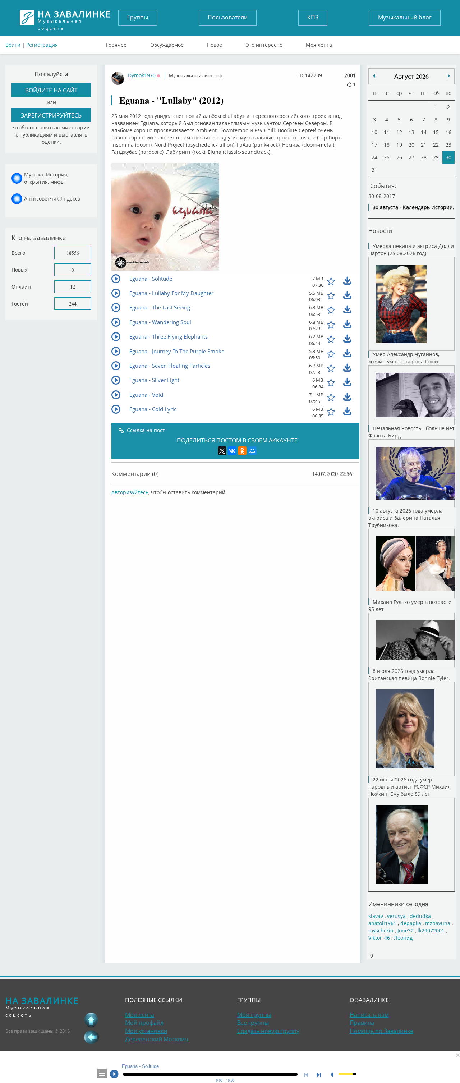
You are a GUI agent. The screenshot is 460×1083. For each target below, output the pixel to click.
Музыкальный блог (405, 17)
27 (411, 157)
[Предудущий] (449, 76)
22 (436, 144)
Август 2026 (411, 76)
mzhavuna (437, 923)
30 (448, 157)
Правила (362, 1023)
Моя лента (319, 43)
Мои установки (146, 1031)
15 (436, 132)
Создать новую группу (268, 1031)
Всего (18, 252)
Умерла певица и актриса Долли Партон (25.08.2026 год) (411, 250)
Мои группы (254, 1015)
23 (448, 144)
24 (374, 157)
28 (424, 157)
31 (374, 169)
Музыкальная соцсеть (74, 17)
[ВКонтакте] (232, 450)
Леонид (403, 937)
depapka (410, 923)
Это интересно (264, 43)
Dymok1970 (142, 75)
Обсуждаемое (167, 43)
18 (387, 144)
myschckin (381, 930)
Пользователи (228, 17)
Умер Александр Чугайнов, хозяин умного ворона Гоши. (404, 358)
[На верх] (91, 1019)
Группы (137, 17)
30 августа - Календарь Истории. (413, 207)
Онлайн (21, 286)
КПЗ (312, 17)
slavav (375, 916)
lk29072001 (431, 930)
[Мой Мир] (252, 450)
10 (374, 132)
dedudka (420, 916)
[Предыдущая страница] (91, 1037)
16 (448, 132)
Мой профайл (144, 1023)
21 (424, 144)
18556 (72, 252)
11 (387, 132)
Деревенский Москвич (156, 1039)
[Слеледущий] (374, 76)
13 (411, 132)
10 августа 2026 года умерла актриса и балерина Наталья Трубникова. (405, 517)
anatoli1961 (382, 923)
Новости (380, 230)
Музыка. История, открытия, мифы (46, 178)
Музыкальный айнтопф (195, 75)
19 (399, 144)
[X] (222, 450)
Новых (19, 269)
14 (424, 132)
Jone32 (405, 930)
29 (436, 157)
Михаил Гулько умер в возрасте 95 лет (409, 605)
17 (374, 144)
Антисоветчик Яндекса (52, 198)
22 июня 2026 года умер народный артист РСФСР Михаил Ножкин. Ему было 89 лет (409, 786)
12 (72, 286)
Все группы (253, 1023)
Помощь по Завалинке (381, 1031)
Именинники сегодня (398, 904)
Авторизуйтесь (129, 492)
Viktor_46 (379, 937)
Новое (214, 43)
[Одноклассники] (242, 450)
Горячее (116, 43)
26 (399, 157)
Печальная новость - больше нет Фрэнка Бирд (411, 432)
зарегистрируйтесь (51, 115)
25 (387, 157)
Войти (12, 44)
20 (411, 144)
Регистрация (42, 44)
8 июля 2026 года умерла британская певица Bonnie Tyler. (409, 674)
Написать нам (369, 1015)
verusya (396, 916)
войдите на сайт (51, 90)
